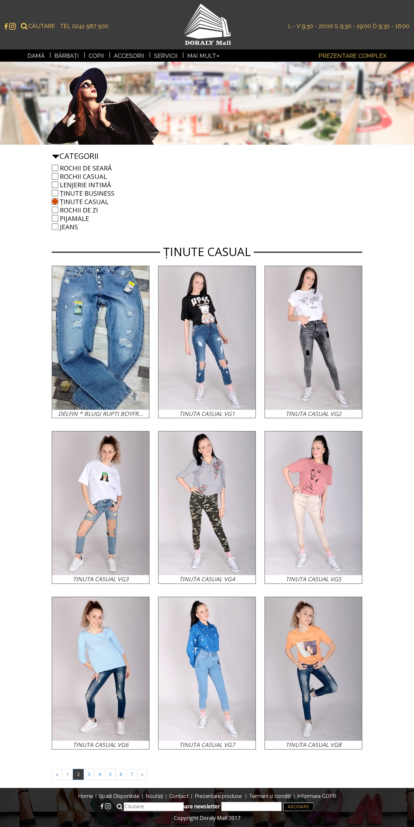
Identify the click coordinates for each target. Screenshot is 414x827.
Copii (96, 55)
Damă (36, 55)
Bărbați (66, 55)
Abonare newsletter (196, 806)
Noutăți (154, 796)
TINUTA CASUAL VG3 (100, 579)
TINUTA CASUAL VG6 (100, 745)
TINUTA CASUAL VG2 (313, 414)
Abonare (298, 806)
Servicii (166, 55)
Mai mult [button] (201, 55)
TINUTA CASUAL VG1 (207, 414)
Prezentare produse (218, 796)
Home (85, 796)
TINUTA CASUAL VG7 (207, 745)
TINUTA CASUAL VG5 (313, 579)
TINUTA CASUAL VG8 (313, 745)
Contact (179, 796)
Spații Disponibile (119, 796)
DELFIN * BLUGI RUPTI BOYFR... (100, 414)
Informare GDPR (316, 796)
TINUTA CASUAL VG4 (207, 579)
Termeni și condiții (270, 796)
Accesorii (129, 55)
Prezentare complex (353, 55)
